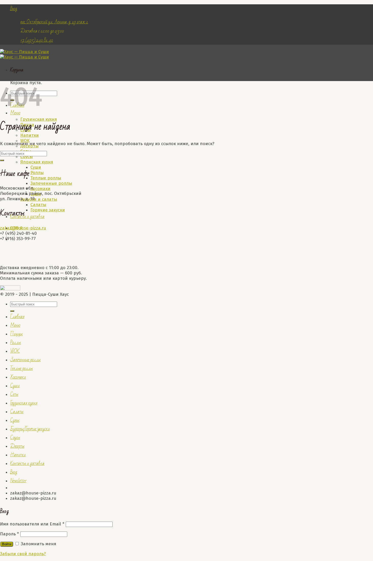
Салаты (38, 204)
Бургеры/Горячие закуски (30, 429)
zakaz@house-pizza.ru (23, 228)
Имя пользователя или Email (32, 524)
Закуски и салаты (38, 199)
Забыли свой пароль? (23, 553)
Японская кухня (36, 162)
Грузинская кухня (23, 403)
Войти (6, 544)
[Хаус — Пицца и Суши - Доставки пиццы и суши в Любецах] (24, 54)
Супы (14, 420)
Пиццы (16, 334)
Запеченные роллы (51, 183)
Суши (35, 167)
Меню (15, 112)
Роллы (37, 172)
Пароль (9, 534)
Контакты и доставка (27, 216)
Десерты (17, 446)
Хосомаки (40, 188)
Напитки (29, 135)
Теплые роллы (45, 178)
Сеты (14, 394)
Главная (17, 316)
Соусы (26, 156)
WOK (24, 140)
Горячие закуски (47, 210)
